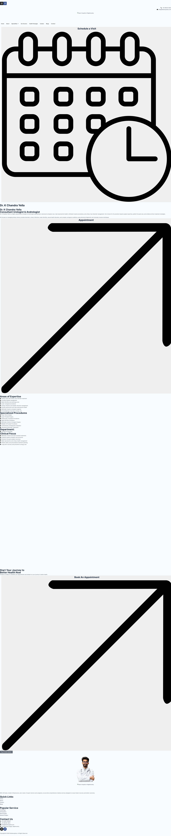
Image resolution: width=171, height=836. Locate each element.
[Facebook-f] (5, 3)
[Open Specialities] (18, 23)
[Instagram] (1, 3)
